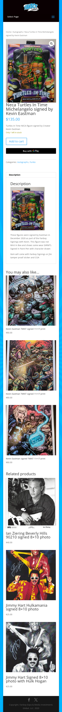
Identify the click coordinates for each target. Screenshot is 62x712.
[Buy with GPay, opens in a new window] (31, 151)
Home (8, 32)
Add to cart (16, 141)
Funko (32, 162)
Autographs (18, 32)
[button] (51, 43)
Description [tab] (14, 174)
